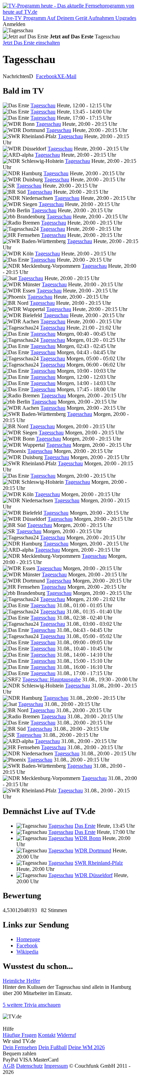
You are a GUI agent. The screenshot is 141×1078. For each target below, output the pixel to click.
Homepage (28, 939)
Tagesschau (42, 105)
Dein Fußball (52, 1047)
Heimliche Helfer (21, 981)
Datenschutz (29, 1066)
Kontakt (46, 1035)
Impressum (56, 1066)
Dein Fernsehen (20, 1047)
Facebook (46, 76)
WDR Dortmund (93, 850)
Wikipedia (27, 952)
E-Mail (68, 76)
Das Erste (85, 826)
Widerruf (66, 1035)
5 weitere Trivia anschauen (32, 1005)
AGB (9, 1066)
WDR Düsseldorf (94, 875)
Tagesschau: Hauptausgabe (51, 679)
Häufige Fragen (20, 1035)
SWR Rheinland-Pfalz (99, 863)
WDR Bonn (88, 838)
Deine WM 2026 (86, 1047)
